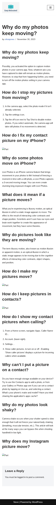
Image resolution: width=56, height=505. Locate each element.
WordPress (37, 502)
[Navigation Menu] (50, 7)
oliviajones (9, 39)
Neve (16, 502)
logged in (21, 477)
